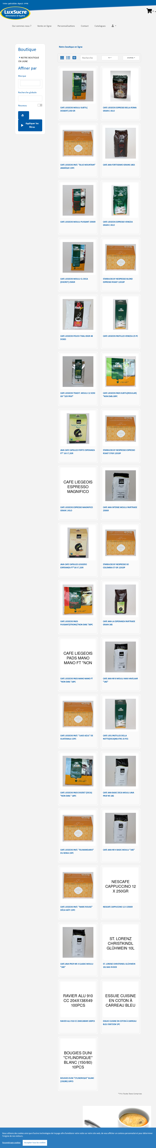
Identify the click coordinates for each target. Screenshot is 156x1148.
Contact (85, 26)
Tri (109, 58)
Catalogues (100, 26)
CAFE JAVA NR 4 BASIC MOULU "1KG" (119, 850)
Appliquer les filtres (32, 125)
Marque (22, 76)
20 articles (130, 58)
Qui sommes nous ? (21, 26)
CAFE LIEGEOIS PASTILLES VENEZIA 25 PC (120, 336)
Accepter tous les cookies (35, 1143)
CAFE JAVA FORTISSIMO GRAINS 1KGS (119, 165)
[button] (151, 11)
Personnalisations (66, 26)
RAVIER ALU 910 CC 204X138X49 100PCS (77, 1021)
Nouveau (22, 105)
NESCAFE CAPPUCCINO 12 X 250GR (118, 907)
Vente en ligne (44, 26)
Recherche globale (27, 92)
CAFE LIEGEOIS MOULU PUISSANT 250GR (78, 222)
